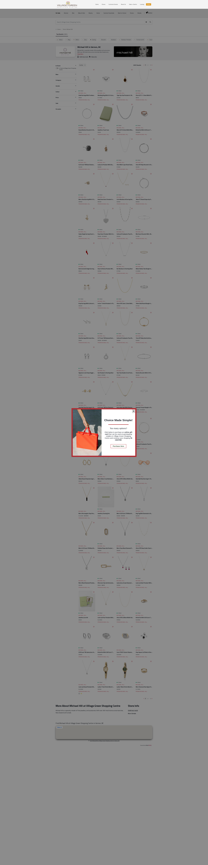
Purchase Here (118, 446)
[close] (133, 411)
